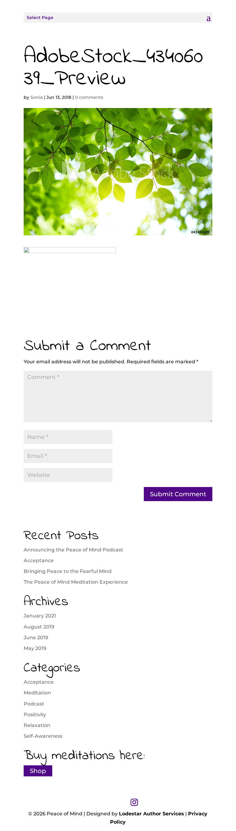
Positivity (35, 714)
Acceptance (39, 560)
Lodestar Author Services (151, 814)
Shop (38, 771)
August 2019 (39, 627)
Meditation (37, 693)
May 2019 (35, 648)
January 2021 (40, 616)
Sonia (36, 97)
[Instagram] (134, 802)
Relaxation (37, 725)
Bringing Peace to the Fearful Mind (68, 571)
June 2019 (36, 637)
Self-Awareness (43, 736)
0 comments (89, 97)
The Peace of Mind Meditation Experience (76, 582)
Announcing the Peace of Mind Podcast (73, 550)
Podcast (34, 704)
